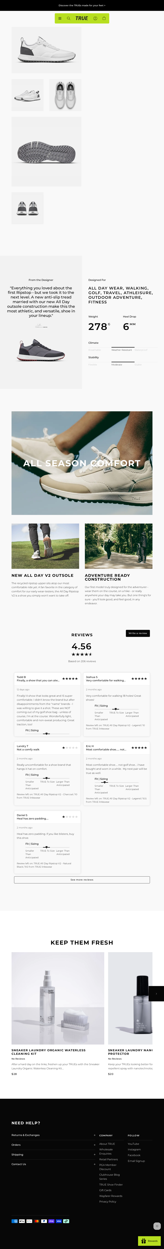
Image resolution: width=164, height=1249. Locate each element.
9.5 (98, 108)
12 (98, 118)
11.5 (147, 108)
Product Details (103, 209)
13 (123, 118)
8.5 (134, 99)
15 (147, 118)
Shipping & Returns (105, 219)
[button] (99, 47)
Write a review (138, 633)
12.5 (110, 118)
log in (112, 135)
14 (135, 118)
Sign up (99, 135)
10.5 (123, 108)
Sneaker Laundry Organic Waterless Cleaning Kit (49, 1052)
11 (135, 108)
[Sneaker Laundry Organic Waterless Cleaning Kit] (58, 998)
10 (110, 108)
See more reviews (82, 879)
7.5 (110, 99)
